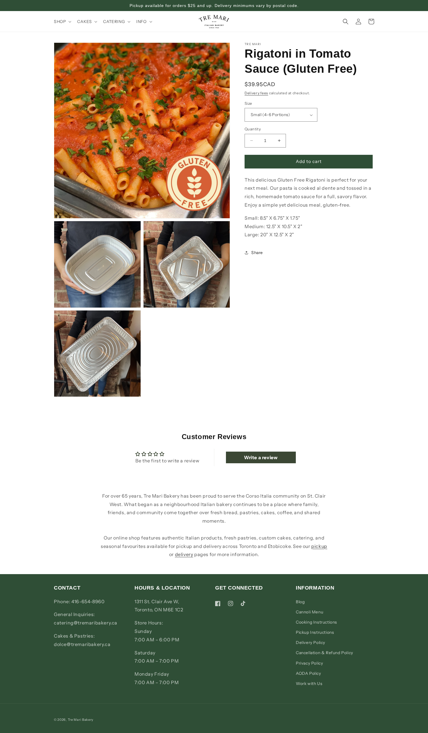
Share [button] (257, 252)
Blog (300, 601)
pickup (319, 546)
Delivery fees (256, 93)
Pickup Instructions (315, 632)
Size (248, 103)
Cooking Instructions (316, 621)
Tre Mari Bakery (81, 720)
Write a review (260, 457)
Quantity (253, 129)
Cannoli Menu (309, 611)
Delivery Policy (310, 642)
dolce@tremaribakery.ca (82, 644)
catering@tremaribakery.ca (85, 623)
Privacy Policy (309, 662)
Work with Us (309, 683)
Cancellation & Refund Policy (324, 652)
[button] (62, 21)
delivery (184, 554)
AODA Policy (308, 673)
